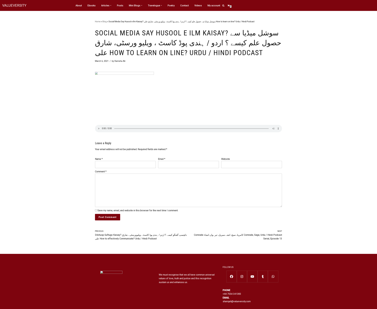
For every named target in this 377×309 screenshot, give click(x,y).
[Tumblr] (263, 276)
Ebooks (91, 5)
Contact (184, 5)
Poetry (171, 5)
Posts (120, 5)
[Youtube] (252, 276)
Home (98, 21)
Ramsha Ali (120, 61)
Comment (100, 171)
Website (225, 159)
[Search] (223, 5)
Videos (198, 5)
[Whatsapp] (273, 276)
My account (213, 5)
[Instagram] (242, 276)
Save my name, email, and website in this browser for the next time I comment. (137, 210)
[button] (110, 5)
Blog (104, 21)
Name (99, 159)
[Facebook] (231, 276)
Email (161, 159)
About (79, 5)
